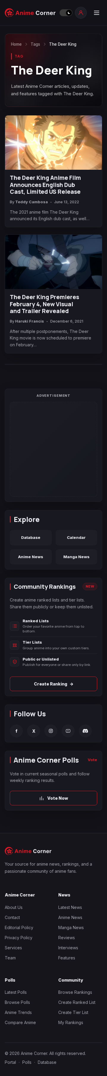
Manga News (76, 556)
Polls (27, 1062)
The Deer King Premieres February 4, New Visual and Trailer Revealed (44, 304)
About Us (14, 907)
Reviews (66, 937)
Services (13, 947)
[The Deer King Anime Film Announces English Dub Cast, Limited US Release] (53, 142)
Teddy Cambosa (31, 202)
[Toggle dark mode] (65, 12)
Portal (10, 1062)
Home (16, 44)
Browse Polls (17, 1002)
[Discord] (85, 730)
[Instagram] (50, 730)
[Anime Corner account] (81, 13)
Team (10, 957)
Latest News (70, 907)
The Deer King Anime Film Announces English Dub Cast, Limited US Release (45, 185)
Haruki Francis (29, 321)
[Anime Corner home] (30, 12)
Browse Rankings (75, 992)
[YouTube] (68, 730)
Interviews (68, 947)
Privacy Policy (18, 937)
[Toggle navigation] (96, 13)
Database (30, 537)
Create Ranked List (76, 1002)
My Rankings (70, 1022)
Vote (92, 759)
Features (66, 957)
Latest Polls (16, 992)
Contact (12, 917)
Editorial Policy (19, 927)
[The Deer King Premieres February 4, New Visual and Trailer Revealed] (53, 262)
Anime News (30, 556)
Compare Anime (20, 1022)
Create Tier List (73, 1012)
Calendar (76, 537)
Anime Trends (18, 1012)
